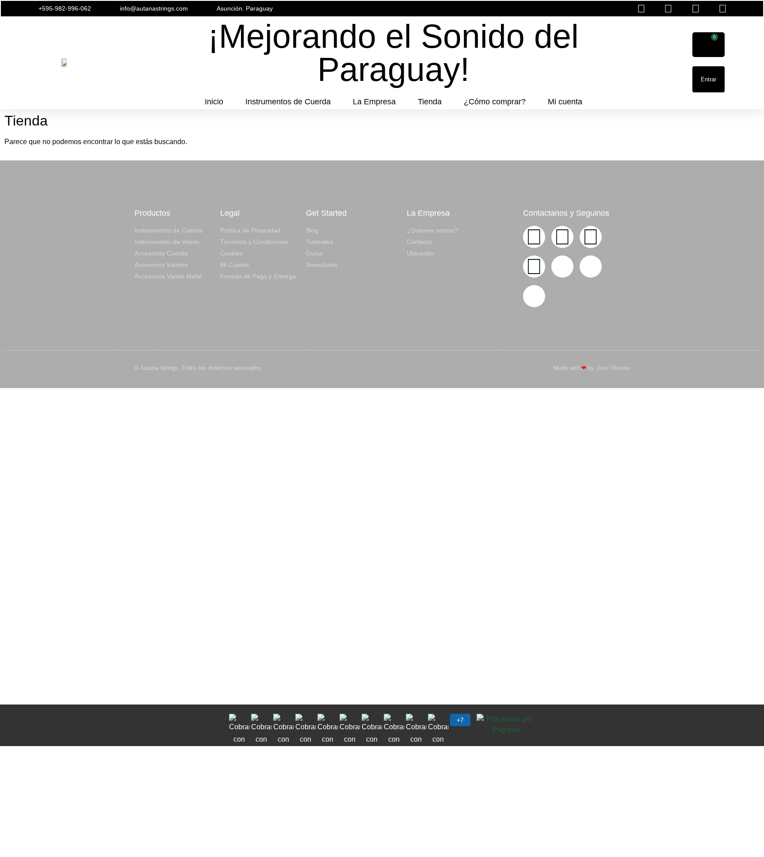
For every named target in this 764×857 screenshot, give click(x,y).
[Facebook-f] (562, 237)
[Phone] (591, 266)
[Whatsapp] (534, 266)
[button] (508, 8)
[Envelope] (562, 266)
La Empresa (374, 101)
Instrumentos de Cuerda (288, 101)
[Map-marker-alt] (534, 296)
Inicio (214, 101)
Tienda (430, 101)
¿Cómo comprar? (495, 101)
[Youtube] (591, 237)
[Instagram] (534, 237)
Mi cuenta (565, 101)
